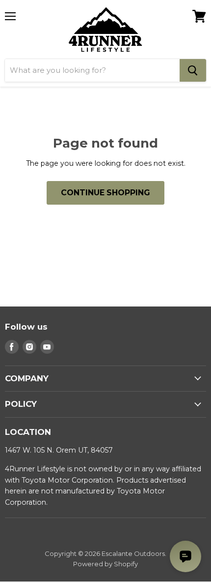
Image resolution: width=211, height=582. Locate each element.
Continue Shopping (105, 192)
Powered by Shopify (105, 564)
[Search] (193, 70)
